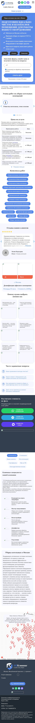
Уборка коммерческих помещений (19, 87)
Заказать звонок (25, 7)
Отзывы (14, 53)
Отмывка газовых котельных (17, 199)
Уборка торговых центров (17, 220)
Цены (4, 53)
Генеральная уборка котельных (18, 183)
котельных (15, 142)
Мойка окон (11, 216)
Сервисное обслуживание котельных (17, 208)
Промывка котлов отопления (23, 254)
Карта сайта (4, 700)
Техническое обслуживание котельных (17, 203)
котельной (8, 155)
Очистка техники (8, 212)
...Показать (27, 246)
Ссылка (3, 678)
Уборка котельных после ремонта (17, 175)
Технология (24, 53)
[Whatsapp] (22, 3)
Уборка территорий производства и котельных (17, 187)
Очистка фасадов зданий (25, 212)
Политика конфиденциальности (10, 697)
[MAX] (28, 3)
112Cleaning (4, 87)
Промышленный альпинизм (17, 195)
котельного (10, 156)
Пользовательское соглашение (10, 699)
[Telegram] (25, 3)
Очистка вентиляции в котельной (17, 191)
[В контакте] (19, 3)
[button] (14, 115)
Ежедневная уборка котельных (17, 179)
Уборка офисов (23, 216)
